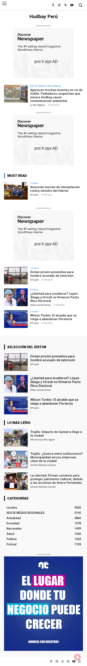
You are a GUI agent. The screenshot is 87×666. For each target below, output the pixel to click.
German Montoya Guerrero (43, 465)
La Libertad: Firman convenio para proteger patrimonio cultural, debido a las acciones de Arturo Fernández (56, 479)
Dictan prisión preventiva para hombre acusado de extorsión (52, 274)
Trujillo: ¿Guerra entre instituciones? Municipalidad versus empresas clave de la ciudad (56, 457)
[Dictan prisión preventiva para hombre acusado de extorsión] (16, 276)
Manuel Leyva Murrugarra (42, 439)
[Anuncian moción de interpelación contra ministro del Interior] (16, 191)
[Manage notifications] (77, 657)
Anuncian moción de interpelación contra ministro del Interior (55, 189)
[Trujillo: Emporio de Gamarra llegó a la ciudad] (16, 438)
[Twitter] (68, 661)
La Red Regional (37, 105)
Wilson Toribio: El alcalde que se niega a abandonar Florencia (53, 317)
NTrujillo (34, 194)
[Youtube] (72, 5)
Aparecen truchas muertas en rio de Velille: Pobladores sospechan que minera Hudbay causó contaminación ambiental (56, 95)
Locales (34, 183)
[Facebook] (53, 5)
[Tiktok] (62, 661)
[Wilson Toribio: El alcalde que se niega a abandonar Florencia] (16, 319)
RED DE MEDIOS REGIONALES (45, 86)
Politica (34, 289)
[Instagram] (59, 5)
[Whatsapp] (79, 661)
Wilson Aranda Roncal (40, 305)
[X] (65, 5)
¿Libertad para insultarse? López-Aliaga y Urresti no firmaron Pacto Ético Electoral (54, 297)
